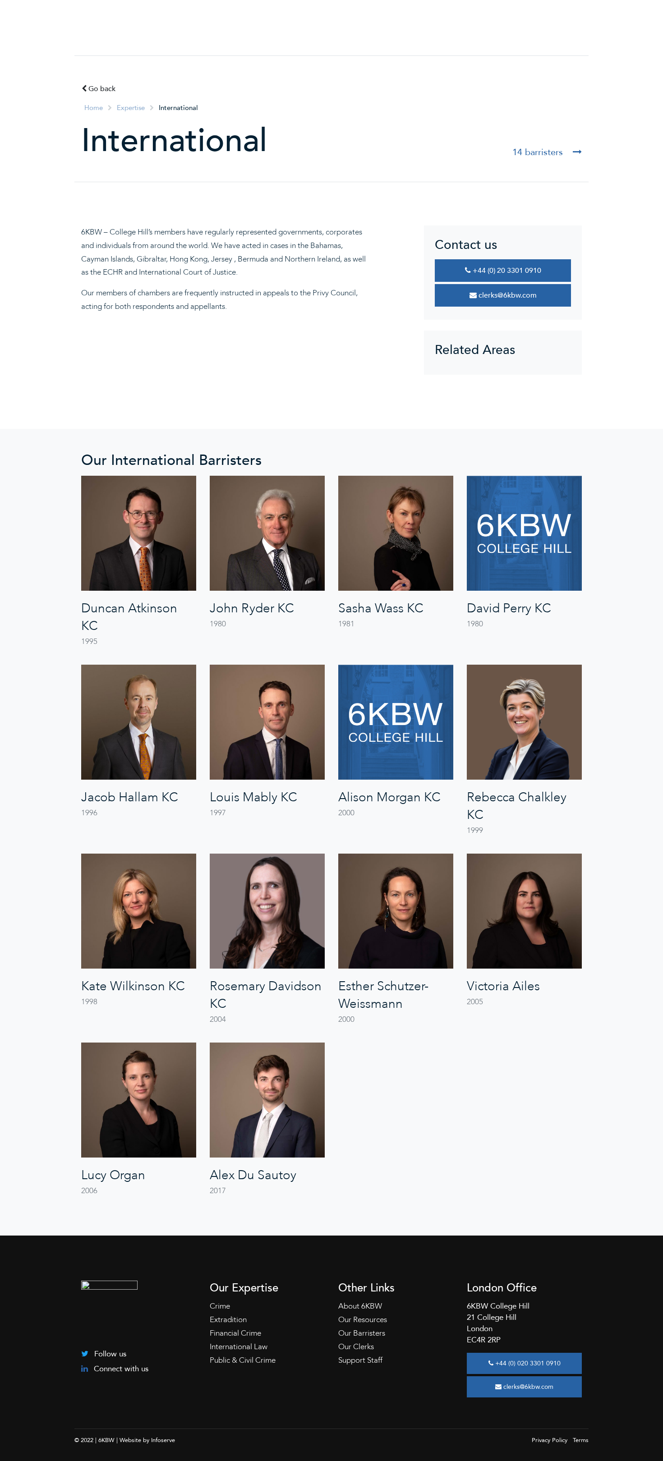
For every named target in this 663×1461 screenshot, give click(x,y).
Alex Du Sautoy (253, 1175)
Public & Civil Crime (243, 1360)
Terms (581, 1440)
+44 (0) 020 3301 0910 (527, 1363)
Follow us (109, 1354)
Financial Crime (235, 1333)
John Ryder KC (252, 608)
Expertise (131, 108)
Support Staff (360, 1360)
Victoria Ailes (503, 986)
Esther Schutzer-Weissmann (383, 995)
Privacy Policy (549, 1440)
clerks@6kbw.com (507, 295)
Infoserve (163, 1440)
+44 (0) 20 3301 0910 (506, 271)
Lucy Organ (113, 1175)
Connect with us (120, 1369)
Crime (220, 1306)
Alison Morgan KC (389, 797)
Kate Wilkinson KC (133, 986)
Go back (101, 89)
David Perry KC (509, 608)
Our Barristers (361, 1333)
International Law (238, 1347)
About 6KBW (360, 1306)
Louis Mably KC (253, 797)
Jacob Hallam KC (129, 797)
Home (93, 108)
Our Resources (362, 1319)
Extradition (228, 1319)
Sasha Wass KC (381, 608)
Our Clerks (356, 1347)
